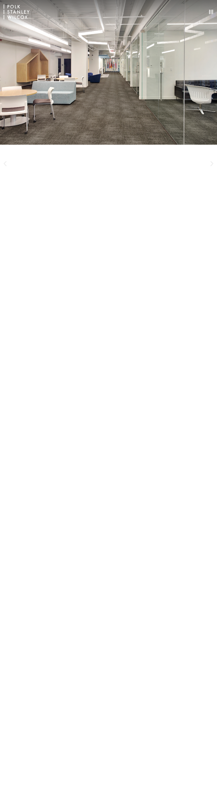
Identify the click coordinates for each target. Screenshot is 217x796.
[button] (5, 163)
